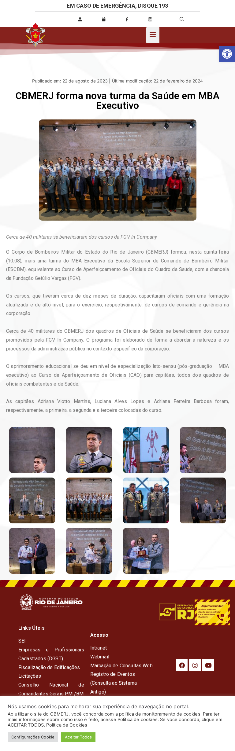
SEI (22, 641)
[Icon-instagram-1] (150, 19)
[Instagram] (195, 665)
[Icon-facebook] (127, 19)
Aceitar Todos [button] (78, 737)
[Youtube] (208, 665)
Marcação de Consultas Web (121, 666)
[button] (227, 54)
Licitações (29, 676)
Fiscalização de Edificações (49, 667)
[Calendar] (103, 19)
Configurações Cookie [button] (32, 737)
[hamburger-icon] (153, 35)
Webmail (99, 657)
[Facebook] (182, 665)
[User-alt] (80, 19)
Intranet (98, 648)
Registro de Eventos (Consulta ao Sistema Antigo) (113, 683)
